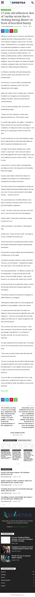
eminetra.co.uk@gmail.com (20, 526)
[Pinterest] (11, 31)
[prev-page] (16, 464)
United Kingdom (5, 580)
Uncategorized (8, 6)
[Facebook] (3, 31)
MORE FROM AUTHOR (24, 440)
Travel (3, 583)
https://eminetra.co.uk (17, 434)
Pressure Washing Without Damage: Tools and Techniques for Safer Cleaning (22, 539)
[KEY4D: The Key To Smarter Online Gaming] (5, 558)
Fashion (3, 585)
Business (3, 572)
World (3, 577)
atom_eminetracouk (8, 26)
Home (2, 6)
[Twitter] (7, 31)
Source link (4, 391)
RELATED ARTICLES (9, 440)
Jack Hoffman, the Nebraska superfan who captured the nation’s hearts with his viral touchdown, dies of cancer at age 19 (6, 455)
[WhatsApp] (16, 31)
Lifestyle (3, 574)
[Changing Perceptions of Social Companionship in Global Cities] (5, 549)
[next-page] (19, 464)
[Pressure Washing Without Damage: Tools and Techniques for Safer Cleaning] (5, 540)
